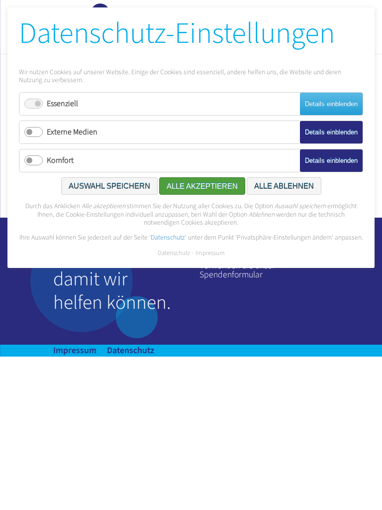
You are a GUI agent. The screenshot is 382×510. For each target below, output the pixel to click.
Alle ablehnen (284, 186)
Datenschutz (130, 350)
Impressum (74, 350)
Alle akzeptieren (202, 186)
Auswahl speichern (109, 186)
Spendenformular (231, 274)
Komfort (60, 160)
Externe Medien (72, 132)
